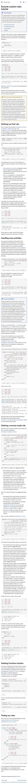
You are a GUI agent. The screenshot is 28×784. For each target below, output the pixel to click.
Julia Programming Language (20, 782)
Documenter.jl (9, 782)
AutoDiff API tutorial (10, 86)
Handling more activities (11, 238)
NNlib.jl (6, 30)
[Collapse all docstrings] (26, 2)
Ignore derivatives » (22, 780)
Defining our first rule (10, 124)
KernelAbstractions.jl (9, 26)
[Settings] (23, 2)
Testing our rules (8, 715)
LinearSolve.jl (7, 28)
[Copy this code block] (26, 42)
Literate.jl (18, 776)
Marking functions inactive (12, 663)
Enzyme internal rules (9, 24)
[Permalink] (22, 97)
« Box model (4, 780)
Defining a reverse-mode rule (13, 426)
